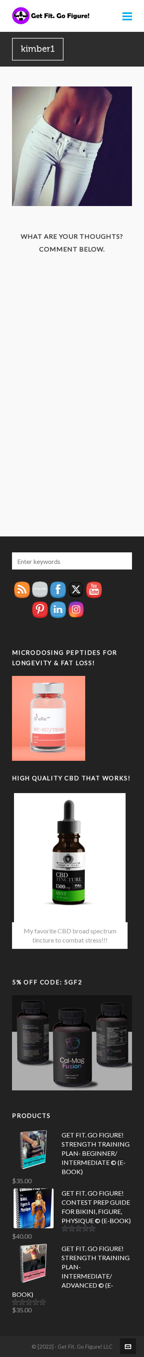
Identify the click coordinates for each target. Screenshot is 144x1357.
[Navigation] (127, 16)
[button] (122, 561)
